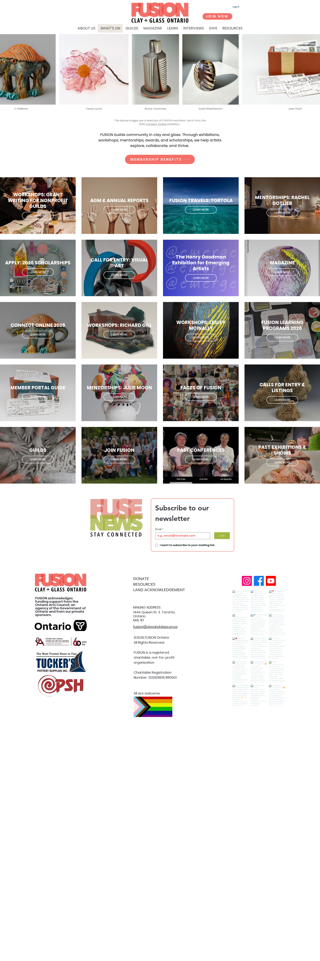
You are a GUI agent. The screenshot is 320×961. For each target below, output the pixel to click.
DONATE (141, 578)
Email (159, 529)
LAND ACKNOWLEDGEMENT (159, 590)
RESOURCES (144, 584)
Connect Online (156, 124)
